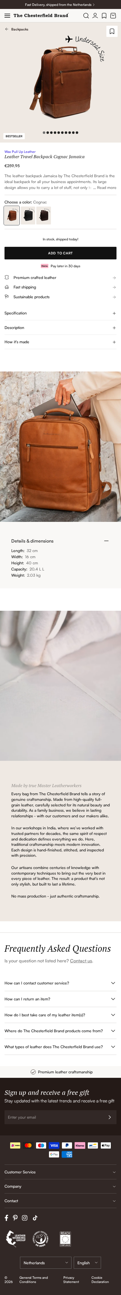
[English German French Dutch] (87, 1263)
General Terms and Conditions (33, 1279)
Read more (106, 187)
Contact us (81, 960)
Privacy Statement (71, 1279)
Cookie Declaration (100, 1279)
